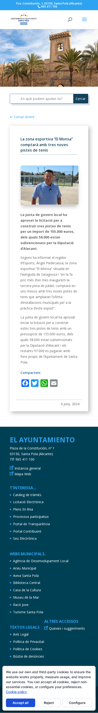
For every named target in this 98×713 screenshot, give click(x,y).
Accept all (21, 703)
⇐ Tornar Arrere (22, 117)
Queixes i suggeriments (67, 628)
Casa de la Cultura (27, 590)
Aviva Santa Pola (26, 575)
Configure (77, 703)
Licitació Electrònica (28, 502)
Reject (49, 703)
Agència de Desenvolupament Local (41, 561)
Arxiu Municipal (24, 568)
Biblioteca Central (26, 582)
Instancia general (28, 468)
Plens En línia (23, 509)
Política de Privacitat (28, 641)
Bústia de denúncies (28, 656)
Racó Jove (21, 604)
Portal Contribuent (27, 531)
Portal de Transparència (31, 524)
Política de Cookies (27, 649)
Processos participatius (31, 516)
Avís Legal (21, 634)
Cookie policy (16, 692)
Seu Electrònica (25, 538)
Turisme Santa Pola (28, 612)
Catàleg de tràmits (27, 495)
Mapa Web (23, 474)
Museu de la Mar (26, 597)
